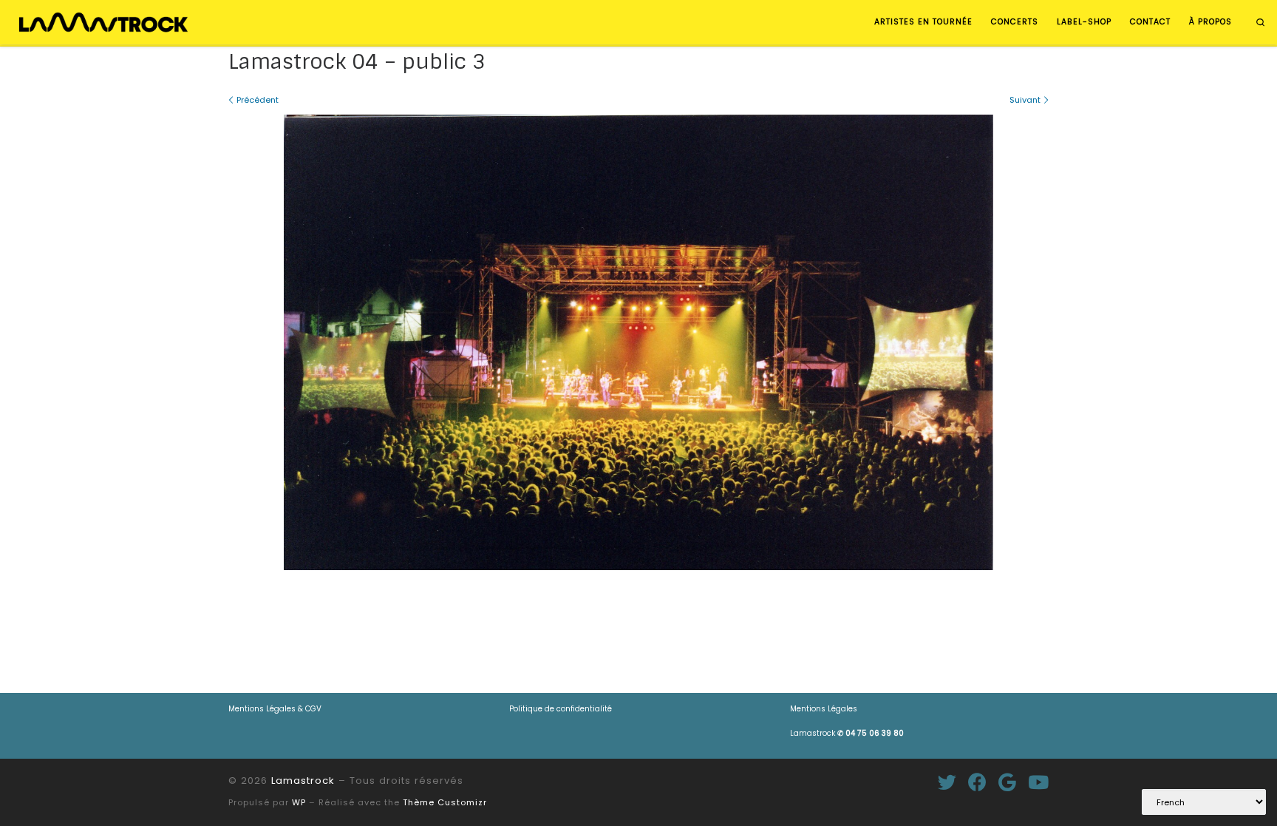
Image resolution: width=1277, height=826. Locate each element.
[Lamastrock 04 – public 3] (638, 342)
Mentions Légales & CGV (274, 708)
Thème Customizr (445, 802)
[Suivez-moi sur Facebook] (977, 782)
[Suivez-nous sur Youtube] (1038, 782)
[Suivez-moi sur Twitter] (947, 782)
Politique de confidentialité (560, 708)
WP (299, 802)
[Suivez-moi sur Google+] (1007, 782)
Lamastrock (847, 733)
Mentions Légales (823, 708)
